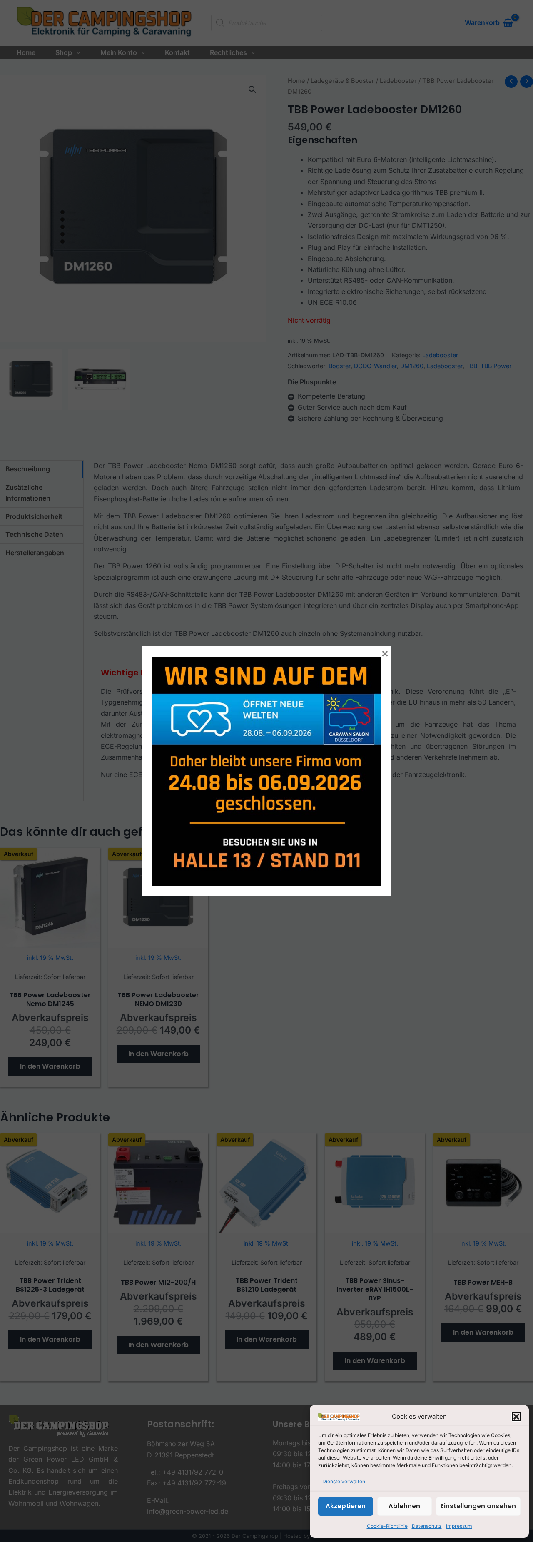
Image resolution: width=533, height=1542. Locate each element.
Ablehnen (404, 1506)
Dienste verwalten (343, 1481)
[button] (516, 1416)
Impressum (459, 1526)
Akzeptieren (346, 1506)
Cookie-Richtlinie (387, 1526)
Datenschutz (427, 1526)
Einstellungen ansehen (478, 1506)
